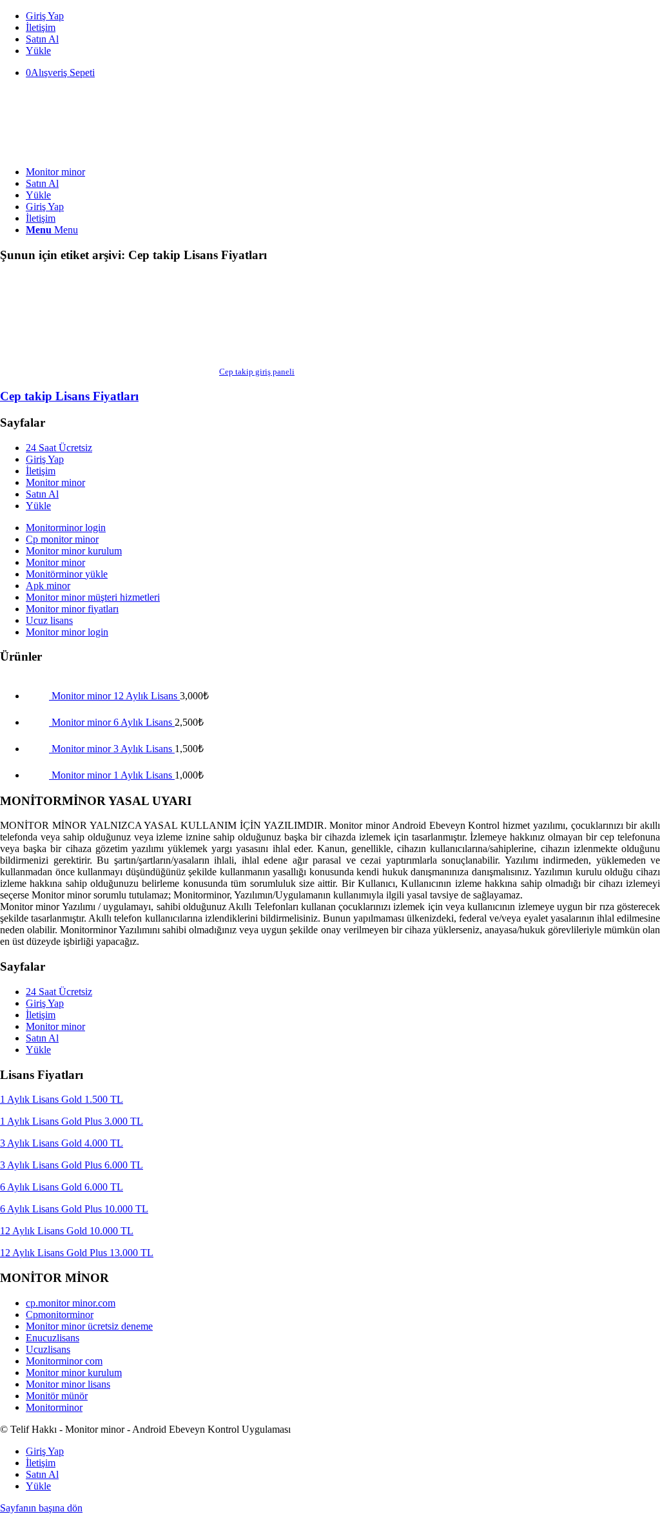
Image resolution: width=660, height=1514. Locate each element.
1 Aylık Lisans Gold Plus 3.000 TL (71, 1121)
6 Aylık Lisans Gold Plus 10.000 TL (74, 1208)
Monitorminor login (66, 527)
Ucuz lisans (49, 620)
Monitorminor (54, 1407)
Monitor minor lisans (68, 1384)
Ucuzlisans (48, 1349)
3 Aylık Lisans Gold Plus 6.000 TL (71, 1165)
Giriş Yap (45, 15)
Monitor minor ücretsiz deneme (89, 1326)
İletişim (40, 27)
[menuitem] (343, 16)
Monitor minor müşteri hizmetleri (93, 597)
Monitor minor (55, 482)
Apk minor (48, 585)
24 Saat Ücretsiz (59, 447)
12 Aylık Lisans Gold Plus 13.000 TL (76, 1252)
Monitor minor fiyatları (72, 608)
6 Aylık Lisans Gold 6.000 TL (61, 1186)
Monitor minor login (67, 631)
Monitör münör (57, 1395)
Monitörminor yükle (67, 573)
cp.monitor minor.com (70, 1302)
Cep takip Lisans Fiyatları (69, 396)
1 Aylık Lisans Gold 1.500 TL (61, 1099)
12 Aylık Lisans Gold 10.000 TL (66, 1230)
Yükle (38, 50)
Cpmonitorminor (59, 1314)
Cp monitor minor (62, 539)
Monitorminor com (64, 1360)
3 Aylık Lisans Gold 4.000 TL (61, 1143)
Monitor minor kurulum (74, 550)
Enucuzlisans (52, 1337)
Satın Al (42, 39)
